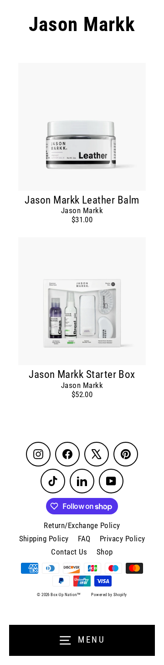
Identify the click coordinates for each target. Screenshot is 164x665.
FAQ (84, 538)
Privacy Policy (122, 538)
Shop (105, 551)
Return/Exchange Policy (82, 525)
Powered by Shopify (109, 594)
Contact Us (69, 551)
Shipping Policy (44, 538)
